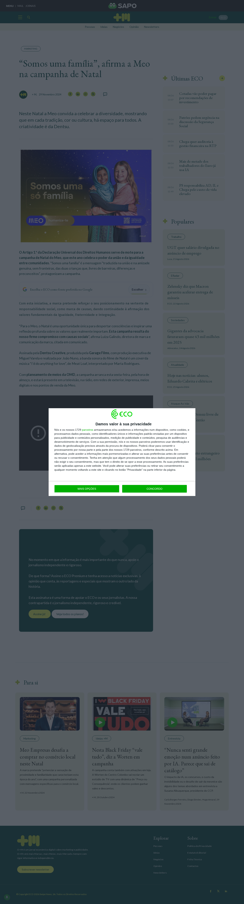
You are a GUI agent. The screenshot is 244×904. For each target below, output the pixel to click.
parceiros (87, 429)
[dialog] (122, 452)
